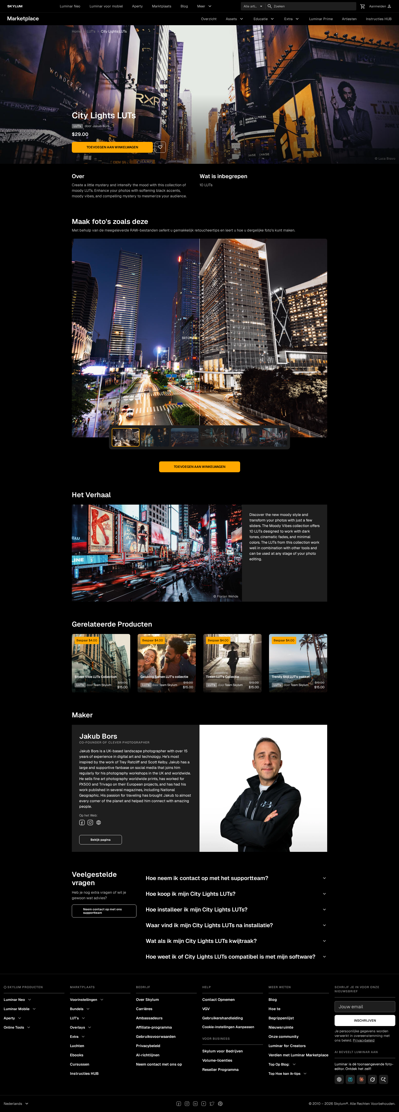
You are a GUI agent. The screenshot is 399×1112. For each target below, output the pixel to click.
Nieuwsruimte (281, 1027)
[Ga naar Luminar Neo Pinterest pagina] (220, 1103)
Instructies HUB (379, 19)
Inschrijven (365, 1020)
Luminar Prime (321, 19)
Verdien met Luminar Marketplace (298, 1055)
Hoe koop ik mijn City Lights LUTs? (236, 893)
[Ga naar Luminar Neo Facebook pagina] (178, 1103)
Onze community (284, 1036)
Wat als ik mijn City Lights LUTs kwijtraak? (236, 940)
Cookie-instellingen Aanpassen (228, 1027)
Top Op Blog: (283, 1064)
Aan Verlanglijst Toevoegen (99, 656)
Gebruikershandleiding (222, 1018)
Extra (292, 19)
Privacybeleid (148, 1045)
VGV (206, 1008)
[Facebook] (82, 822)
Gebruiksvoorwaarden (156, 1036)
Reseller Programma (220, 1069)
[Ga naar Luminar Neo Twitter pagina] (212, 1103)
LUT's (91, 31)
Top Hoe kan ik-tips (288, 1073)
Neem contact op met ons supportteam (102, 911)
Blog (184, 6)
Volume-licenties (217, 1060)
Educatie (264, 19)
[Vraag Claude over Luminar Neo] (361, 1079)
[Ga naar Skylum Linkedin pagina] (195, 1103)
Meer (205, 6)
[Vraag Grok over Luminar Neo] (372, 1079)
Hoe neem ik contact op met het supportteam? (236, 878)
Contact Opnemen (218, 999)
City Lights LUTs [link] (114, 31)
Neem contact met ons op (159, 1064)
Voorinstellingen (87, 999)
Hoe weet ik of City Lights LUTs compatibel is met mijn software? (236, 956)
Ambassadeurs (149, 1018)
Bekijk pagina (101, 840)
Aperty (137, 6)
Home (76, 31)
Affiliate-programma (154, 1027)
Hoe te (274, 1008)
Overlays (81, 1027)
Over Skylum (147, 999)
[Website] (98, 822)
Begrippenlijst (281, 1018)
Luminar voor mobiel (106, 6)
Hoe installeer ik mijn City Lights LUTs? (236, 909)
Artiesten (349, 19)
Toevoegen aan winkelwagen (112, 147)
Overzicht (209, 19)
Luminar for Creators (287, 1045)
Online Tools (17, 1027)
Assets (235, 19)
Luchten (77, 1045)
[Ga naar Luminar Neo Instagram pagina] (187, 1103)
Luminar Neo (70, 6)
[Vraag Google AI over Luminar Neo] (383, 1079)
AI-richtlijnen (148, 1055)
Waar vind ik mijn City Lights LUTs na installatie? (236, 925)
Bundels (80, 1009)
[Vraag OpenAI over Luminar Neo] (339, 1079)
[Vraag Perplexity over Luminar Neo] (350, 1079)
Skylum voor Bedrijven (222, 1051)
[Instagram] (90, 822)
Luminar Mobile (20, 1009)
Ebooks (76, 1055)
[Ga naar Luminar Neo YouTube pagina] (203, 1103)
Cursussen (79, 1064)
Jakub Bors (100, 126)
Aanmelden (380, 6)
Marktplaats (161, 6)
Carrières (144, 1008)
